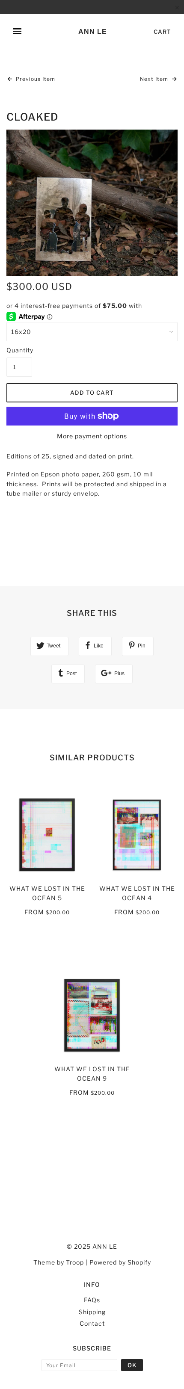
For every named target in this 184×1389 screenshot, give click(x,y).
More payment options (92, 436)
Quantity (19, 350)
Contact (92, 1323)
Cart (162, 31)
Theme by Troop (58, 1262)
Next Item (155, 79)
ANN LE (92, 31)
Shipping (92, 1311)
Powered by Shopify (120, 1262)
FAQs (92, 1299)
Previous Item (34, 79)
